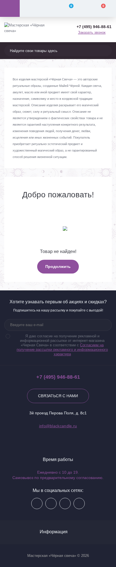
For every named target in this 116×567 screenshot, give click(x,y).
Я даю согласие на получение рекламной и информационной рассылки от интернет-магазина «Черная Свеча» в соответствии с (62, 345)
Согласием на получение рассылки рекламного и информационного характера (62, 349)
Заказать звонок (92, 32)
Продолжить (58, 266)
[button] (94, 27)
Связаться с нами (58, 396)
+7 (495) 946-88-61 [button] (58, 377)
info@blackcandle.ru (58, 426)
